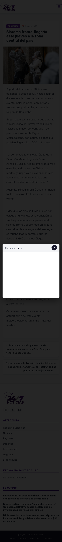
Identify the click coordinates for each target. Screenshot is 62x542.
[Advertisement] (31, 274)
